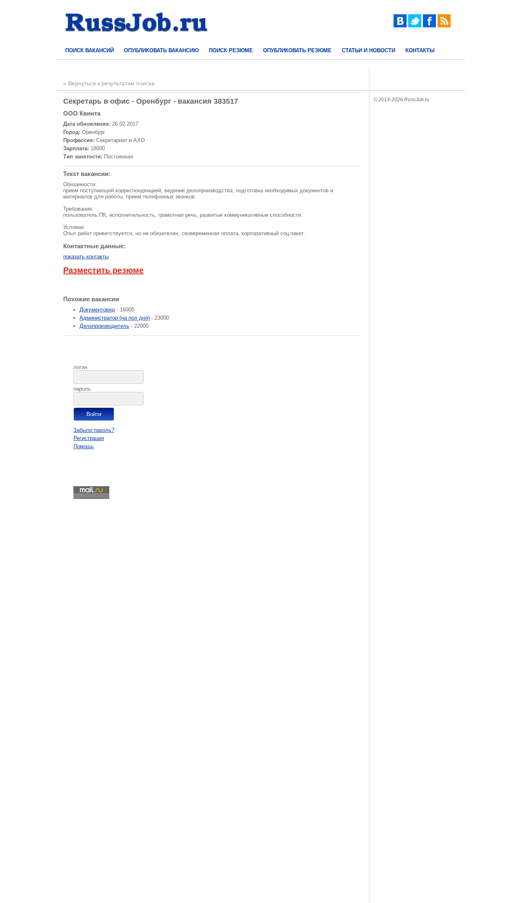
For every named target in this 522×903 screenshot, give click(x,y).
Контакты (420, 50)
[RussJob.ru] (136, 39)
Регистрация (88, 438)
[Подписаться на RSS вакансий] (444, 25)
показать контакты (85, 257)
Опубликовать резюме (297, 50)
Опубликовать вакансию (161, 50)
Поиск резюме (231, 50)
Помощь (83, 446)
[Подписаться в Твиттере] (414, 25)
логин (80, 367)
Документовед (97, 310)
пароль (82, 389)
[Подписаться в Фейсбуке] (429, 25)
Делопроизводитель (104, 326)
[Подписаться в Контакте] (400, 25)
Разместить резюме (103, 270)
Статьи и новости (368, 50)
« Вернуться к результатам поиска (109, 83)
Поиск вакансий (89, 50)
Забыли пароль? (93, 430)
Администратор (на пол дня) (115, 318)
